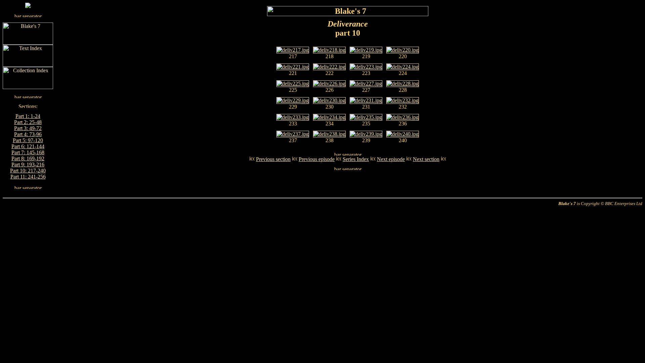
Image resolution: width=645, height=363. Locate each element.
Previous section (273, 159)
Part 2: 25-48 (28, 122)
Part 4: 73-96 (28, 134)
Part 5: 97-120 (28, 140)
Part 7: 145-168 (27, 152)
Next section (426, 159)
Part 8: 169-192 (27, 158)
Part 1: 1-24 (27, 116)
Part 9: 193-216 (27, 164)
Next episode (391, 159)
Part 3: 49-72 (28, 128)
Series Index (356, 159)
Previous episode (317, 159)
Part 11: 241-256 (28, 176)
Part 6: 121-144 (27, 146)
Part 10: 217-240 (28, 170)
